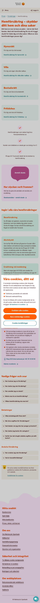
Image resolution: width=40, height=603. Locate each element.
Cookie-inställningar (20, 323)
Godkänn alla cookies (20, 310)
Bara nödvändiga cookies (20, 317)
